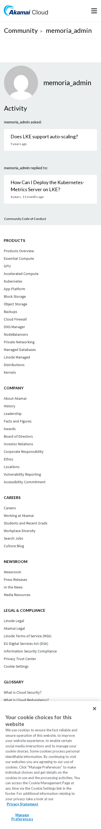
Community (21, 30)
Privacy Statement (22, 804)
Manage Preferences (22, 817)
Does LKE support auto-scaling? (44, 136)
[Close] (94, 709)
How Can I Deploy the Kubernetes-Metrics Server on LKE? (47, 185)
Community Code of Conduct (25, 219)
